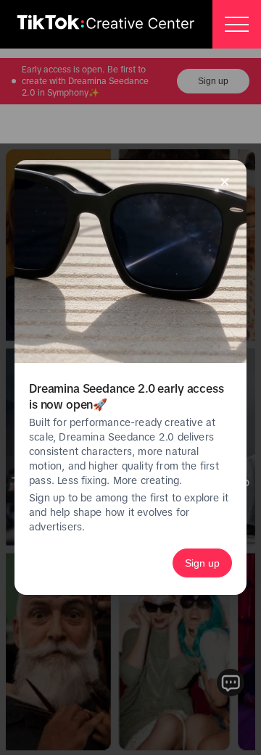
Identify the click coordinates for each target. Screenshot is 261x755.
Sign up (202, 563)
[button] (236, 24)
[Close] (225, 182)
